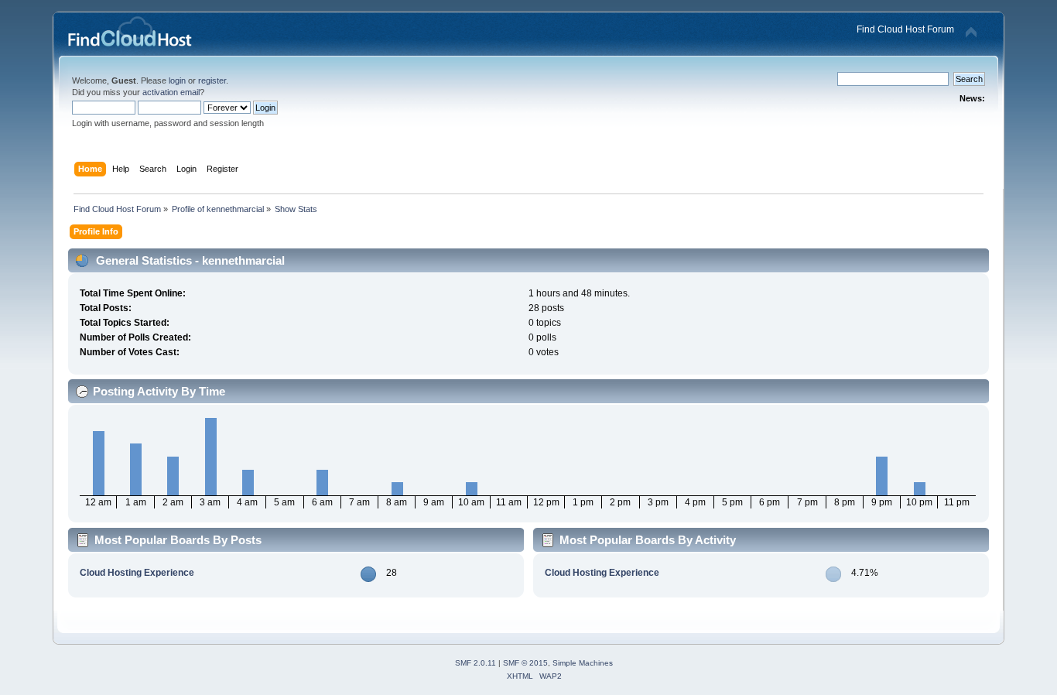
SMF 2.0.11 (475, 663)
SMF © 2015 (525, 663)
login (177, 80)
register (212, 80)
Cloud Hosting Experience (137, 572)
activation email (171, 92)
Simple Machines (582, 663)
